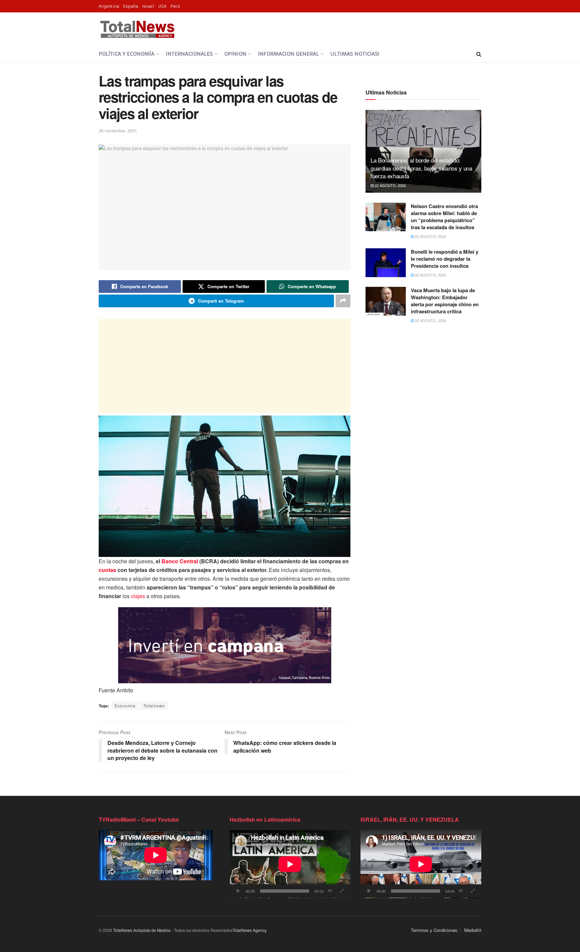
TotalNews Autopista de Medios (142, 930)
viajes (138, 596)
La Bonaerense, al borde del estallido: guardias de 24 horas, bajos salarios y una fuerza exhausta (421, 168)
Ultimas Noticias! (354, 54)
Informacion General (288, 54)
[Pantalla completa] (341, 891)
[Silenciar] (330, 891)
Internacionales (189, 54)
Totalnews (154, 705)
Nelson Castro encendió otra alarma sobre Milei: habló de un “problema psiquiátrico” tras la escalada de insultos (444, 216)
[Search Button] (478, 54)
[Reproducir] (238, 891)
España (130, 6)
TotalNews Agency (249, 930)
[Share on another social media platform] (343, 301)
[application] (290, 864)
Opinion (235, 54)
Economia (125, 705)
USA (162, 6)
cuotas (107, 570)
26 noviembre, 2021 (118, 130)
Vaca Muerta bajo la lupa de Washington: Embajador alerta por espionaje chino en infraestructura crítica (445, 301)
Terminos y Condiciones (434, 930)
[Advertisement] (224, 366)
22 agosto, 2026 (390, 185)
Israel (148, 6)
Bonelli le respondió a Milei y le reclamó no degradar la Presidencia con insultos (444, 258)
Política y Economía (126, 54)
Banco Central (179, 561)
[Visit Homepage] (137, 29)
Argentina (109, 6)
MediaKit (472, 930)
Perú (175, 6)
